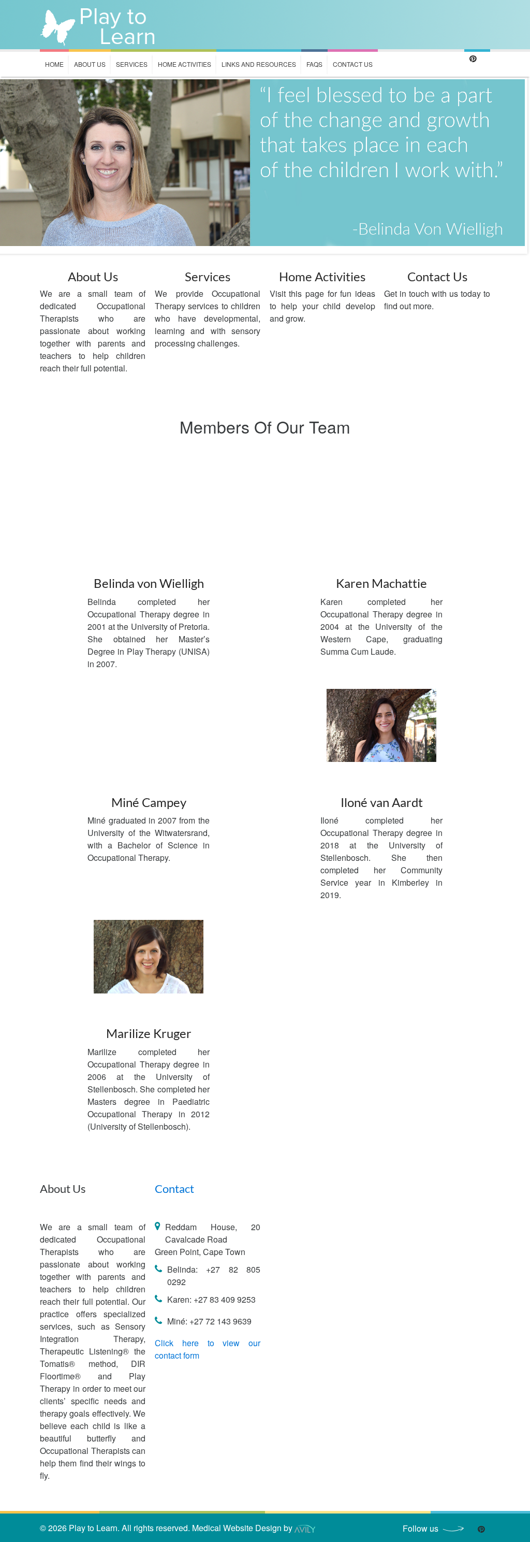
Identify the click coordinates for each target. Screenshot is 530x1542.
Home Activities (184, 64)
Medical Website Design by (243, 1528)
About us (90, 64)
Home (54, 64)
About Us (93, 276)
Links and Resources (259, 64)
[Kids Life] (99, 24)
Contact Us (353, 64)
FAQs (314, 64)
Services (132, 64)
